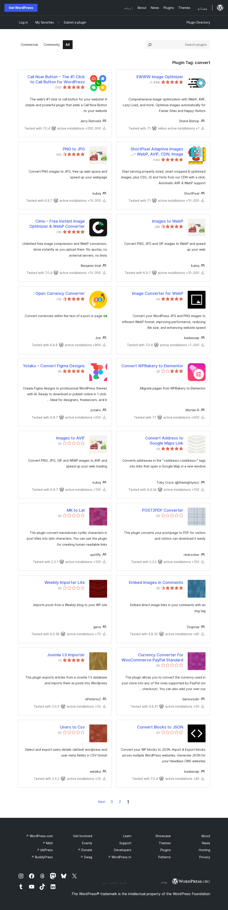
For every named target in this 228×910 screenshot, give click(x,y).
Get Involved (82, 836)
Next (101, 802)
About (205, 836)
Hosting (204, 850)
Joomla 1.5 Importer (66, 655)
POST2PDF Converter (162, 510)
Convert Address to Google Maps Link (164, 440)
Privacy (204, 857)
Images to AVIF (70, 438)
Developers (122, 850)
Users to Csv (72, 727)
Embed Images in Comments (156, 582)
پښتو (164, 882)
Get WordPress (21, 8)
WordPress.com (39, 836)
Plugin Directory (198, 22)
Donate (84, 850)
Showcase (163, 836)
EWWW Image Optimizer (159, 76)
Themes (165, 843)
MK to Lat (76, 510)
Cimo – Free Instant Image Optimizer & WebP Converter (57, 224)
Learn (127, 836)
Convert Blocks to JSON (160, 727)
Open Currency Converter (60, 293)
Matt (47, 843)
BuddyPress (42, 857)
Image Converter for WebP (157, 293)
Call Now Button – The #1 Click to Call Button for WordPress (56, 79)
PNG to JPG (74, 149)
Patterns (164, 857)
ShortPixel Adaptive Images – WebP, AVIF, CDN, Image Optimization (157, 152)
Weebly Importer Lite (65, 582)
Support (125, 843)
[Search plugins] (149, 44)
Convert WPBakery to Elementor (152, 365)
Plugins (165, 850)
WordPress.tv (119, 857)
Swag (86, 857)
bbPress (45, 850)
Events (87, 843)
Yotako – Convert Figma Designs (54, 365)
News (206, 843)
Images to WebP (167, 221)
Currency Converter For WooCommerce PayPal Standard (152, 657)
